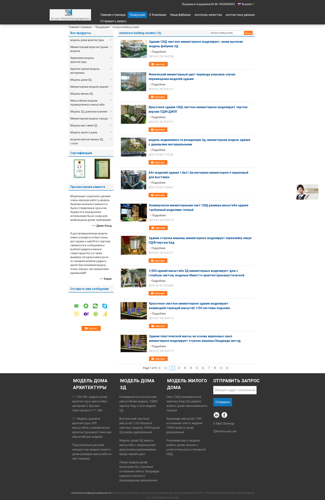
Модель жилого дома (83, 132)
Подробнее (159, 51)
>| (227, 367)
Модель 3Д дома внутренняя (88, 111)
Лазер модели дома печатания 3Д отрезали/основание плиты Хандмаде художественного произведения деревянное (139, 471)
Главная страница (112, 15)
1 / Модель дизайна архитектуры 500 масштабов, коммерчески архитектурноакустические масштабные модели (92, 427)
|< (160, 367)
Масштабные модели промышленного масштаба (87, 102)
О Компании (157, 15)
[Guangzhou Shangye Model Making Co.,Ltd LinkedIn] (216, 415)
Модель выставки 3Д (83, 125)
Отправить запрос (113, 21)
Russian (247, 4)
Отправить (222, 402)
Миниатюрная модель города (89, 118)
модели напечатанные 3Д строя (86, 141)
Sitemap (228, 423)
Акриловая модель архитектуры (82, 59)
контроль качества (208, 15)
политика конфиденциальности (91, 492)
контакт (160, 64)
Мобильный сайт (226, 431)
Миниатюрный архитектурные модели (89, 49)
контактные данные (240, 15)
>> (220, 367)
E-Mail (217, 423)
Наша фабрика (180, 15)
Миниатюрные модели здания (89, 86)
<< (165, 367)
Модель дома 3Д (81, 79)
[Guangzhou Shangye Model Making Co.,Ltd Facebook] (224, 415)
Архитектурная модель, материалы (85, 70)
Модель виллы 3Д (81, 93)
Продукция (137, 15)
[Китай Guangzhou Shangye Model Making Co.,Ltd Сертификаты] (79, 168)
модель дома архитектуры (87, 40)
